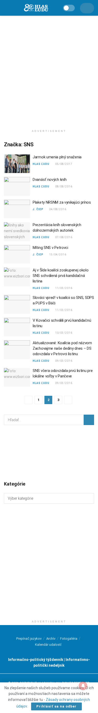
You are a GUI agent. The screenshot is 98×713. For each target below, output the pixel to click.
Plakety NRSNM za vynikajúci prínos (62, 202)
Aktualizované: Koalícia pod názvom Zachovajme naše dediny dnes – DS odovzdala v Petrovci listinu (62, 348)
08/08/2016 (64, 186)
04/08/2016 (58, 209)
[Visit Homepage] (35, 8)
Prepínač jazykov (29, 638)
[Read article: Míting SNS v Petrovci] (17, 254)
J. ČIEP (38, 209)
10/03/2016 (64, 332)
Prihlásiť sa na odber (56, 706)
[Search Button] (89, 420)
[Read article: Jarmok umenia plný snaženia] (17, 163)
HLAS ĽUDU (41, 164)
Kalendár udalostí (48, 645)
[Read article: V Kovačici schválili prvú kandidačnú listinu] (17, 327)
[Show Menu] (6, 8)
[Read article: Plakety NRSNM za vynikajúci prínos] (17, 209)
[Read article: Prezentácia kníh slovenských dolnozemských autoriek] (17, 231)
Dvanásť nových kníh (49, 179)
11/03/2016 (64, 288)
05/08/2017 (64, 164)
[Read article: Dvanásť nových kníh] (17, 186)
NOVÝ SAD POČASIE (49, 452)
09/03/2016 (64, 360)
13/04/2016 (58, 254)
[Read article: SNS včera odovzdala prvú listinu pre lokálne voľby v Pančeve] (17, 377)
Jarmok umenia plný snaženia (57, 157)
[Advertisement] (49, 70)
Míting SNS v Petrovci (50, 247)
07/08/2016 (64, 237)
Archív (50, 638)
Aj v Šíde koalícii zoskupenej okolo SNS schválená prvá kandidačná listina (61, 275)
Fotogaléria (68, 638)
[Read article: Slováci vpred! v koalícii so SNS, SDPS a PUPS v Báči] (17, 304)
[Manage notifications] (83, 686)
